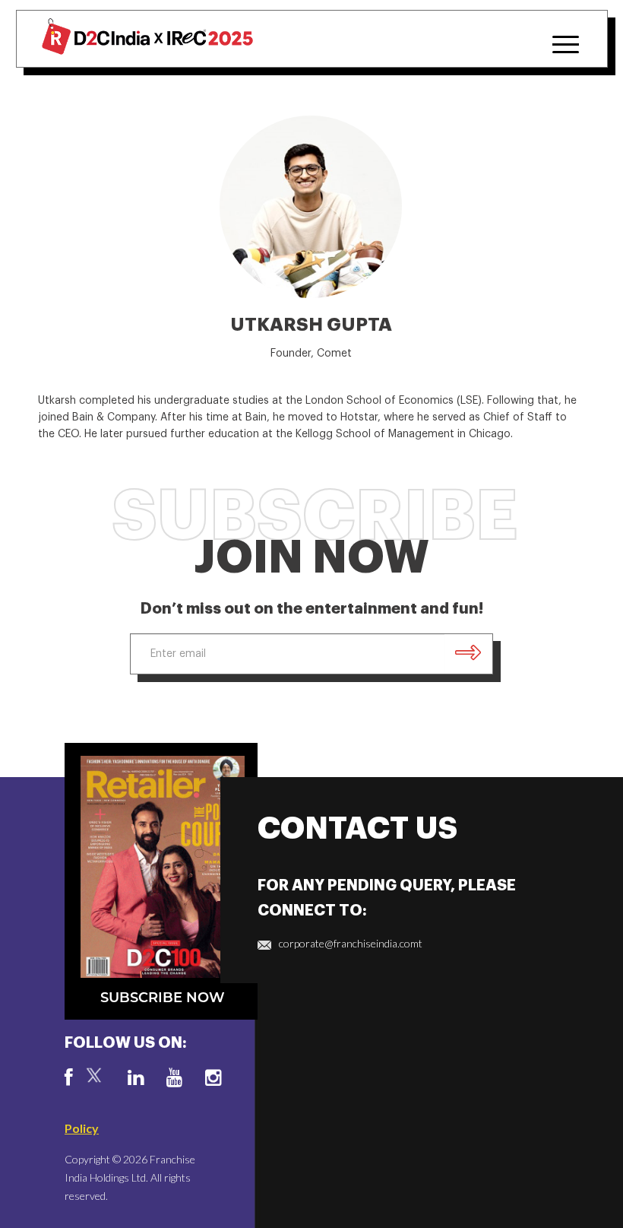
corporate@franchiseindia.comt (350, 943)
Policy (82, 1128)
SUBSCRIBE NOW (162, 998)
